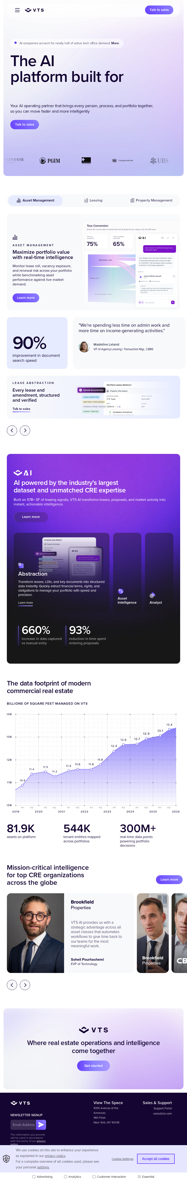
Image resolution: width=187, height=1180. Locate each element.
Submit (41, 1125)
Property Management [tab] (154, 200)
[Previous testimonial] (12, 985)
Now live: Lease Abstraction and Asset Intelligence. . (63, 43)
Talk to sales (159, 10)
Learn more (26, 298)
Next (25, 430)
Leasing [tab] (96, 200)
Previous (12, 430)
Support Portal (163, 1108)
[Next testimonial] (25, 985)
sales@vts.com (162, 1113)
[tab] (61, 573)
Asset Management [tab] (38, 200)
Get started (93, 1066)
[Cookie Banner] (93, 1162)
